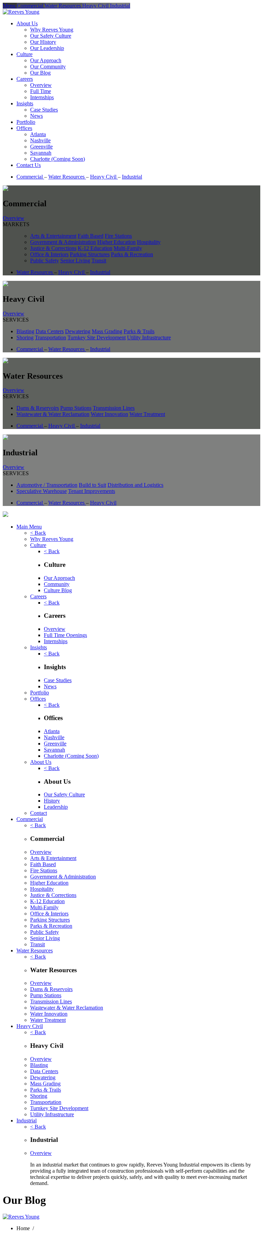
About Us (27, 23)
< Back (38, 533)
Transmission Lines (114, 408)
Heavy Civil (104, 177)
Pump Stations (75, 408)
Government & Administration (63, 242)
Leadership (56, 807)
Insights (24, 103)
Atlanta (38, 134)
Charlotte (71, 756)
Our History (43, 42)
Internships (42, 97)
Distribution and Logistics (135, 485)
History (52, 801)
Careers (24, 79)
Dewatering (77, 331)
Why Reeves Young (51, 29)
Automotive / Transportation (46, 485)
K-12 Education (95, 248)
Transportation (50, 337)
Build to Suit (92, 485)
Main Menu (29, 527)
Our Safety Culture (50, 36)
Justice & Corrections (53, 248)
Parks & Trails (139, 331)
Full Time (40, 91)
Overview (41, 85)
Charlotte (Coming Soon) (57, 159)
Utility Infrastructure (149, 337)
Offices (24, 128)
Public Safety (44, 260)
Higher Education (116, 242)
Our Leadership (47, 48)
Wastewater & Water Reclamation (52, 414)
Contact (38, 813)
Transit (98, 260)
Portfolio (25, 122)
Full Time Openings (65, 635)
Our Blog (40, 73)
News (36, 116)
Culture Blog (58, 590)
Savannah (40, 153)
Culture (24, 54)
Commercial (30, 177)
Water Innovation (109, 414)
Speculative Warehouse (41, 491)
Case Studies (44, 110)
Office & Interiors (49, 254)
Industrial (132, 177)
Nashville (40, 140)
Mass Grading (107, 331)
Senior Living (75, 260)
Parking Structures (90, 254)
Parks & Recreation (132, 254)
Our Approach (45, 60)
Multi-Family (128, 248)
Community (57, 584)
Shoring (25, 337)
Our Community (48, 66)
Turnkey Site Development (96, 337)
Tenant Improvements (91, 491)
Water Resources (67, 177)
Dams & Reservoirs (37, 408)
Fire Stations (118, 236)
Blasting (25, 331)
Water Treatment (147, 414)
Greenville (41, 146)
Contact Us (28, 165)
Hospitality (149, 242)
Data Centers (50, 331)
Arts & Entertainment (53, 236)
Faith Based (90, 236)
